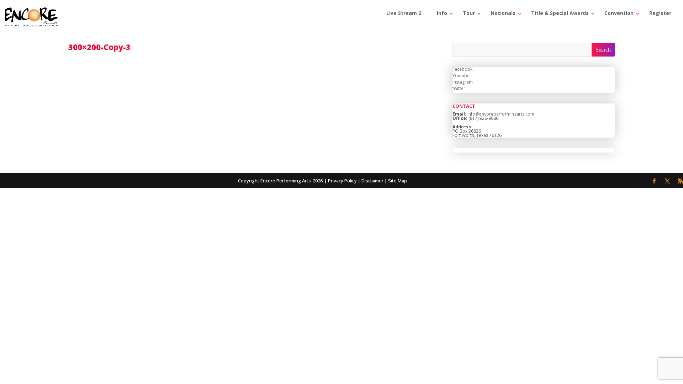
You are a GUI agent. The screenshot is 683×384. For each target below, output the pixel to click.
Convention (619, 13)
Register (660, 13)
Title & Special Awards (560, 13)
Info (442, 13)
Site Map (397, 180)
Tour (469, 13)
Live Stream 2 (403, 13)
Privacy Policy (342, 180)
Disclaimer (372, 180)
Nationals (503, 13)
